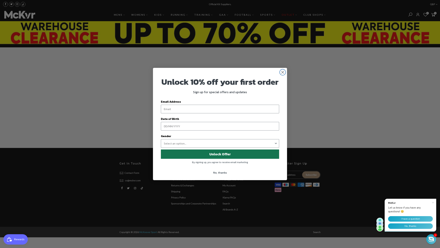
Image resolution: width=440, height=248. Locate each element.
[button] (431, 239)
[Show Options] (276, 143)
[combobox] (219, 143)
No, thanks (220, 172)
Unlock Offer (220, 154)
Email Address (171, 102)
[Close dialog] (283, 72)
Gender (166, 136)
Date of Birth (170, 119)
